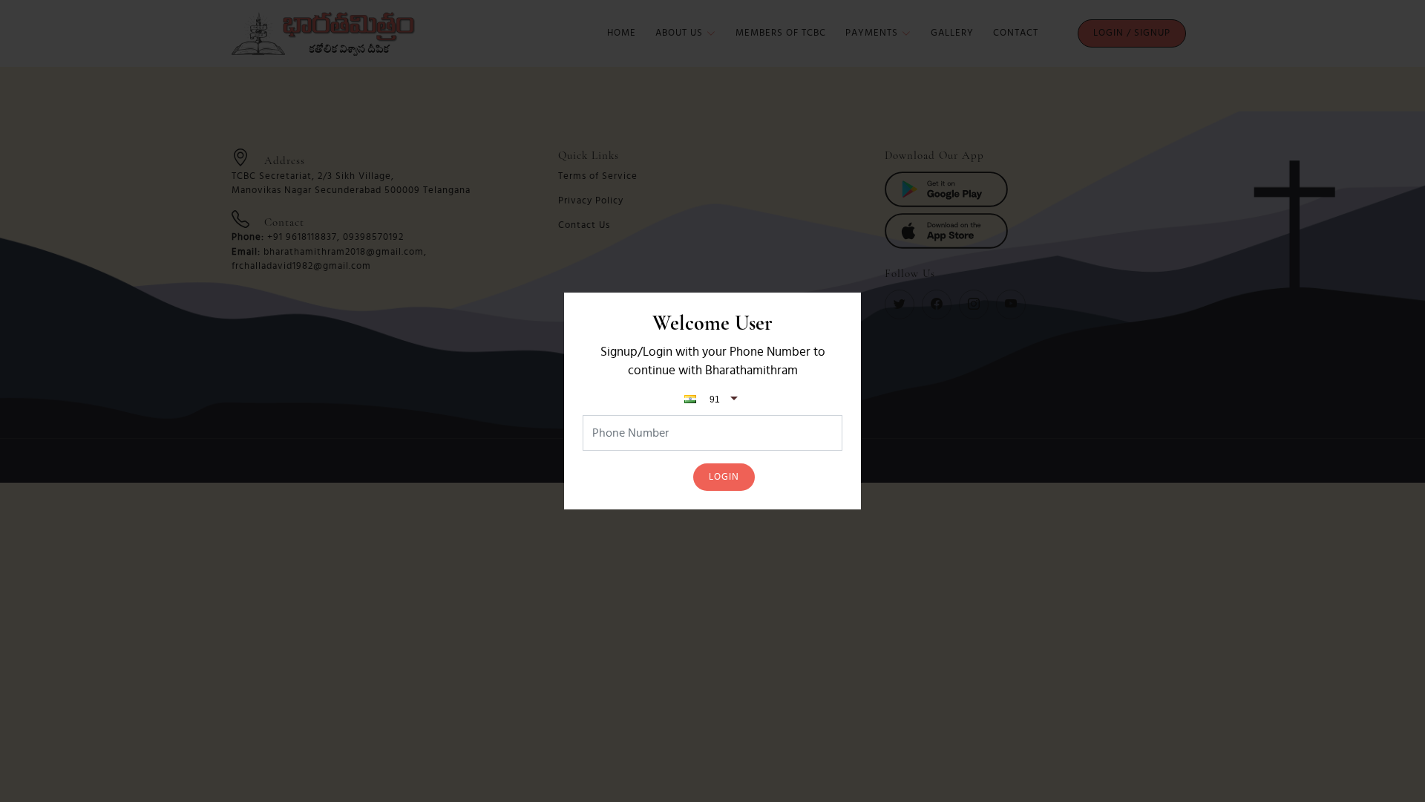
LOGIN (724, 477)
